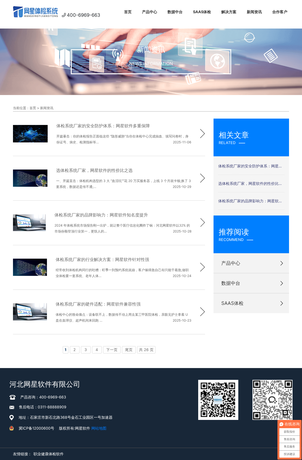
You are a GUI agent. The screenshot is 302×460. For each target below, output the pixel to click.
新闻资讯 (254, 11)
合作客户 (279, 11)
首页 (128, 11)
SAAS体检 (202, 11)
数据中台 (175, 11)
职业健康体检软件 (49, 454)
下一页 (111, 350)
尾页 (129, 350)
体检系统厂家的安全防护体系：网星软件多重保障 (251, 166)
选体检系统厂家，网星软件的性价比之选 (251, 183)
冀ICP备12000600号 (36, 428)
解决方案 (228, 11)
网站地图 (98, 428)
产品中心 (149, 11)
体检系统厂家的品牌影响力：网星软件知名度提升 (251, 201)
